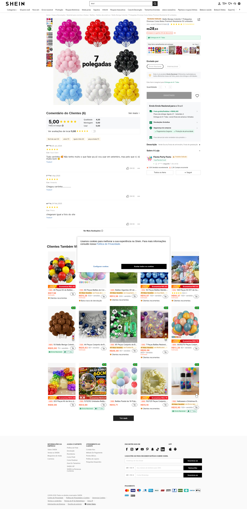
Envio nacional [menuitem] (47, 10)
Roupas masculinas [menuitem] (117, 10)
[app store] (170, 450)
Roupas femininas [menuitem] (72, 10)
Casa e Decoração (58, 15)
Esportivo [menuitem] (231, 10)
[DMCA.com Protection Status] (133, 495)
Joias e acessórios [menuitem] (168, 10)
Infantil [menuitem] (105, 10)
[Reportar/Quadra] (138, 168)
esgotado (169, 95)
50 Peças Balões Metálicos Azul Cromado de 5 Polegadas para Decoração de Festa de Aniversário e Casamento (154, 290)
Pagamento (130, 486)
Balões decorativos (103, 15)
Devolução (70, 451)
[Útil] (127, 168)
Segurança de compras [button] (162, 128)
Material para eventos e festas (77, 15)
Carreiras (51, 459)
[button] (234, 3)
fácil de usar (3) (53, 139)
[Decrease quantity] (160, 87)
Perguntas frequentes (93, 462)
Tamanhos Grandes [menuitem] (152, 10)
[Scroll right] (239, 9)
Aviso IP (90, 501)
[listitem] (151, 50)
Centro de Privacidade (55, 498)
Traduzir (49, 162)
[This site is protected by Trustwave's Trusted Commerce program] (127, 495)
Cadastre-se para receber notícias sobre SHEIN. (146, 456)
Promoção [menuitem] (59, 10)
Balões (92, 15)
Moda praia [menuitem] (86, 10)
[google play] (175, 450)
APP (170, 444)
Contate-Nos (90, 450)
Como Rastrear (72, 460)
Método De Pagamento (94, 453)
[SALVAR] (197, 95)
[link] (224, 3)
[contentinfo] (163, 490)
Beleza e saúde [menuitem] (205, 10)
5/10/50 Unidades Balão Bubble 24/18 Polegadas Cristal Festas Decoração (92, 401)
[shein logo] (15, 3)
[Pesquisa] (155, 3)
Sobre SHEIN (52, 450)
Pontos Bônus (91, 456)
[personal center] (219, 3)
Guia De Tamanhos (73, 463)
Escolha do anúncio (75, 504)
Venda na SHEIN (53, 453)
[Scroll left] (236, 9)
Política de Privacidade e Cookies (78, 498)
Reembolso (71, 454)
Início (48, 15)
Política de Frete (72, 448)
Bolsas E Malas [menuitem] (220, 10)
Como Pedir (71, 457)
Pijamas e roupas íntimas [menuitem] (187, 10)
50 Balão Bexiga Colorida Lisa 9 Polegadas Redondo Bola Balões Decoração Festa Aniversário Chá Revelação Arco (62, 345)
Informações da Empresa (56, 504)
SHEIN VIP (70, 466)
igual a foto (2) (79, 139)
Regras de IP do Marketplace (74, 501)
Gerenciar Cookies (98, 498)
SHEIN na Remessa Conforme (74, 470)
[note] (62, 286)
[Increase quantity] (170, 87)
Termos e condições (55, 501)
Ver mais (123, 418)
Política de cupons (92, 459)
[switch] (93, 131)
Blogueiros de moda (55, 456)
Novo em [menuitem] (35, 10)
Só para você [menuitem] (25, 10)
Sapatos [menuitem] (96, 10)
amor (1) (66, 139)
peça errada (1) (93, 139)
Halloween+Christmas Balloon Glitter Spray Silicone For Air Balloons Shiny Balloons (185, 401)
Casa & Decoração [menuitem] (135, 10)
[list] (145, 449)
